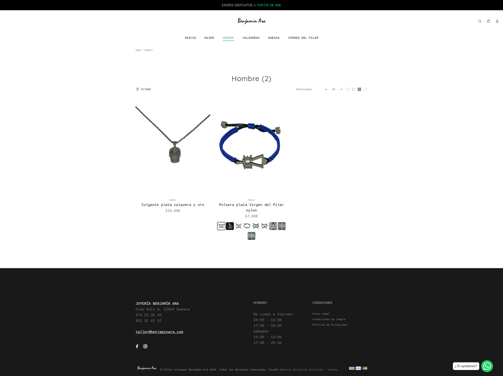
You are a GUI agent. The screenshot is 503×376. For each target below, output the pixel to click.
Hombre (148, 50)
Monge (172, 200)
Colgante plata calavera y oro (172, 205)
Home (138, 50)
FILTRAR (146, 89)
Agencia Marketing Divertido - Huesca (309, 369)
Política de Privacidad (329, 324)
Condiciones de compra (328, 319)
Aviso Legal (321, 313)
